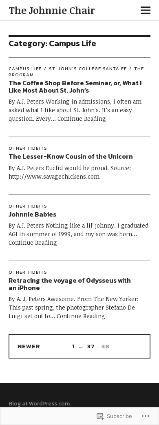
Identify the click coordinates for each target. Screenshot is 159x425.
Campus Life (25, 68)
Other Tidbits (28, 148)
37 (90, 346)
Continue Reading (81, 118)
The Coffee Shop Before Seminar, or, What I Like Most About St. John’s (75, 86)
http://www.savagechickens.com (54, 176)
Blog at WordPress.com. (40, 403)
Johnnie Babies (32, 214)
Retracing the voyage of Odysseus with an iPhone (70, 283)
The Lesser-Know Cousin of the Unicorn (71, 156)
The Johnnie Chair (52, 10)
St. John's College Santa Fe (88, 68)
